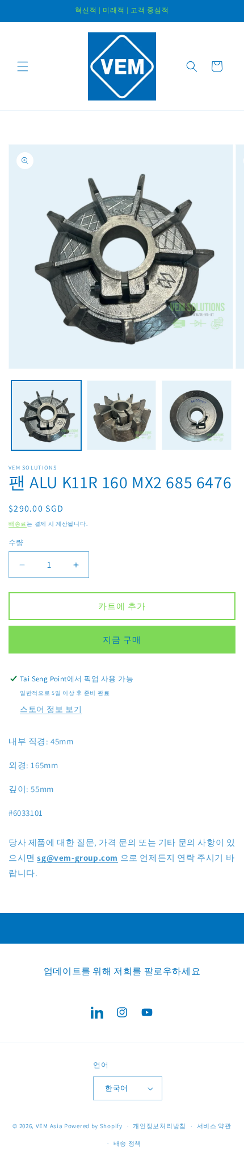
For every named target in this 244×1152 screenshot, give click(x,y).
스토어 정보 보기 (51, 709)
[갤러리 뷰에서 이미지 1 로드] (46, 415)
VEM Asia (49, 1126)
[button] (22, 66)
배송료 (18, 523)
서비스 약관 (214, 1126)
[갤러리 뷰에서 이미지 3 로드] (197, 415)
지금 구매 (122, 639)
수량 (16, 542)
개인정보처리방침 (159, 1126)
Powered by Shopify (93, 1126)
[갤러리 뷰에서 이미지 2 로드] (122, 415)
